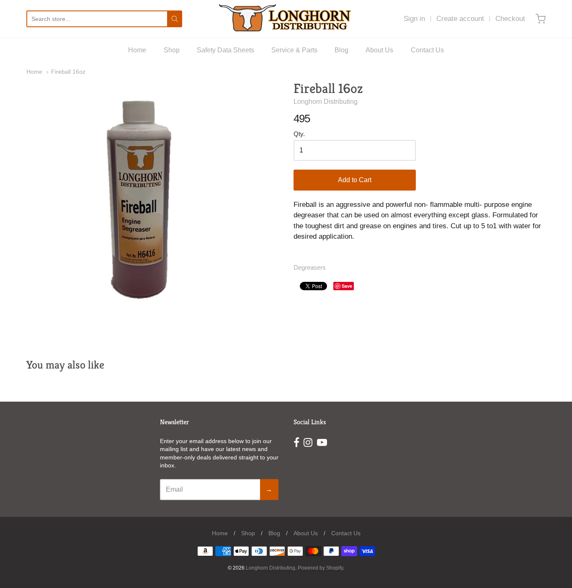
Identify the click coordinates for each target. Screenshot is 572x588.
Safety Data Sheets (225, 50)
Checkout (510, 19)
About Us (379, 50)
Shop (172, 50)
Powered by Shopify (320, 568)
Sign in (414, 19)
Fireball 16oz (68, 71)
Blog (341, 50)
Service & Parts (294, 50)
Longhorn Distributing (326, 101)
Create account (460, 19)
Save (347, 286)
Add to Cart (354, 179)
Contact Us (427, 50)
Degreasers (310, 267)
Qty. (299, 134)
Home (137, 50)
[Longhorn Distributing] (286, 19)
